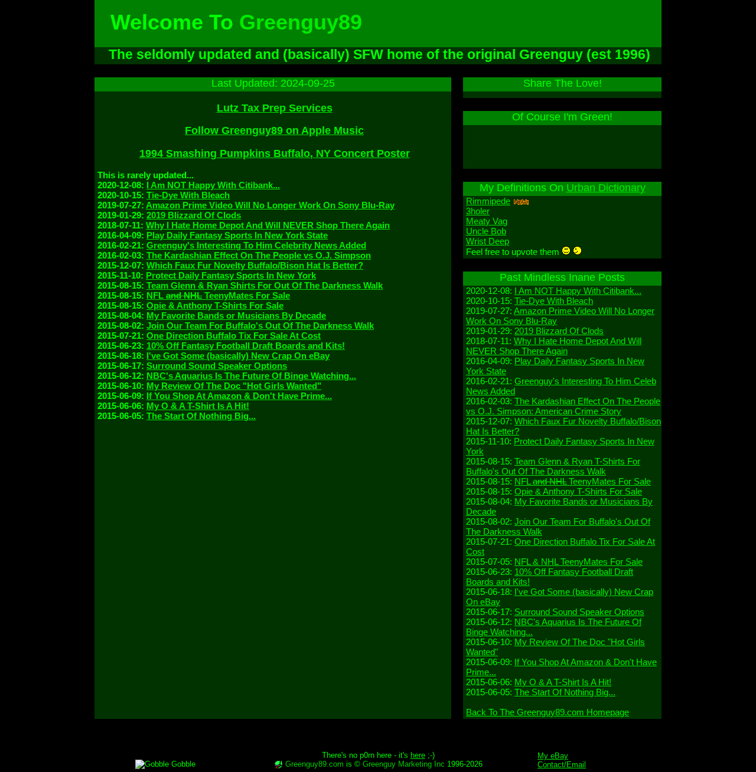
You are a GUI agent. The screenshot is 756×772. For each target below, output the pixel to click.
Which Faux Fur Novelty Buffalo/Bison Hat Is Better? (254, 265)
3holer (478, 211)
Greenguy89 (300, 22)
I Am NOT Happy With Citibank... (213, 185)
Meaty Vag (486, 221)
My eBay (552, 755)
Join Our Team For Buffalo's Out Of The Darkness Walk (260, 325)
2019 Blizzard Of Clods (193, 215)
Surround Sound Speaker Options (216, 366)
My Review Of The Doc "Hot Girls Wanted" (233, 386)
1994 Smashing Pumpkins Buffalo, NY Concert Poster (274, 153)
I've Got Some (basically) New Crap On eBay (238, 356)
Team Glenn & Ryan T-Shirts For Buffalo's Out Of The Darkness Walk (553, 466)
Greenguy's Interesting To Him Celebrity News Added (256, 245)
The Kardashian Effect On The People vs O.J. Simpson (258, 255)
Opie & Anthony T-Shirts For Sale (215, 305)
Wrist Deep (487, 241)
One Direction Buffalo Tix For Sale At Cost (233, 336)
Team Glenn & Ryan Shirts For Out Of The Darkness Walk (264, 285)
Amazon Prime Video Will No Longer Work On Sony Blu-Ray (270, 205)
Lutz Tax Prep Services (275, 108)
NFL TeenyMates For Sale (218, 295)
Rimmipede (488, 201)
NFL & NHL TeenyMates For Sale (578, 562)
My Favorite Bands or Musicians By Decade (236, 315)
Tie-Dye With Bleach (188, 195)
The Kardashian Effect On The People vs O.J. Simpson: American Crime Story (563, 406)
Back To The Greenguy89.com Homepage (547, 712)
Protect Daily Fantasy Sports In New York (231, 275)
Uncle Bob (486, 231)
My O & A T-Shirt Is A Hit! (197, 406)
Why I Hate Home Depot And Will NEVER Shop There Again (268, 225)
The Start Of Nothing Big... (201, 416)
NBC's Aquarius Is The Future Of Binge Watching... (251, 376)
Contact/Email (561, 764)
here (417, 755)
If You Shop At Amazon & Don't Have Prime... (239, 396)
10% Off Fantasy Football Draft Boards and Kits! (245, 346)
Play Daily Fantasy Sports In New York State (237, 235)
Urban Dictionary (606, 188)
